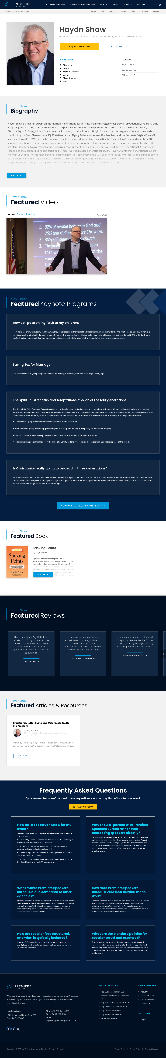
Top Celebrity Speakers (111, 1010)
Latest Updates (147, 999)
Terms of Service (151, 1049)
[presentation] (163, 654)
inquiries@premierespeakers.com (61, 1020)
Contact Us (145, 1003)
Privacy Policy (120, 1049)
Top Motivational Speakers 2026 (115, 1002)
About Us (144, 992)
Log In (143, 1019)
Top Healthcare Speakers (111, 1014)
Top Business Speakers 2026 (113, 992)
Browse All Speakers (110, 1018)
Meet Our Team (147, 995)
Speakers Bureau (11, 11)
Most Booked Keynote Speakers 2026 (115, 997)
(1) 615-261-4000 (61, 1011)
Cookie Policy (135, 1049)
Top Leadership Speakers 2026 (114, 1006)
